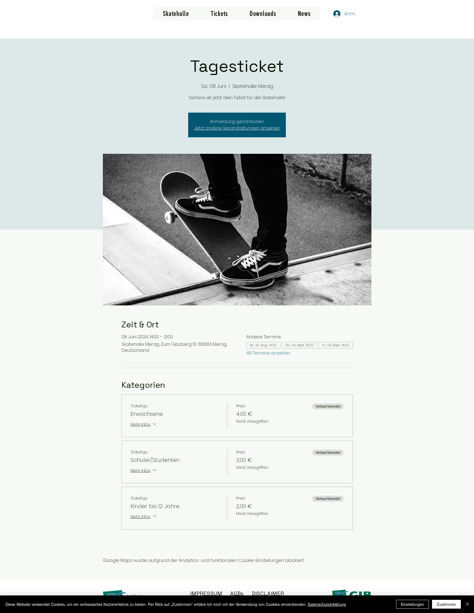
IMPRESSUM (206, 593)
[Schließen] (467, 604)
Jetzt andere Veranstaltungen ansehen (237, 128)
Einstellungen (412, 604)
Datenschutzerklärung (327, 604)
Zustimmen (446, 604)
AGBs (237, 593)
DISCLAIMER (268, 593)
